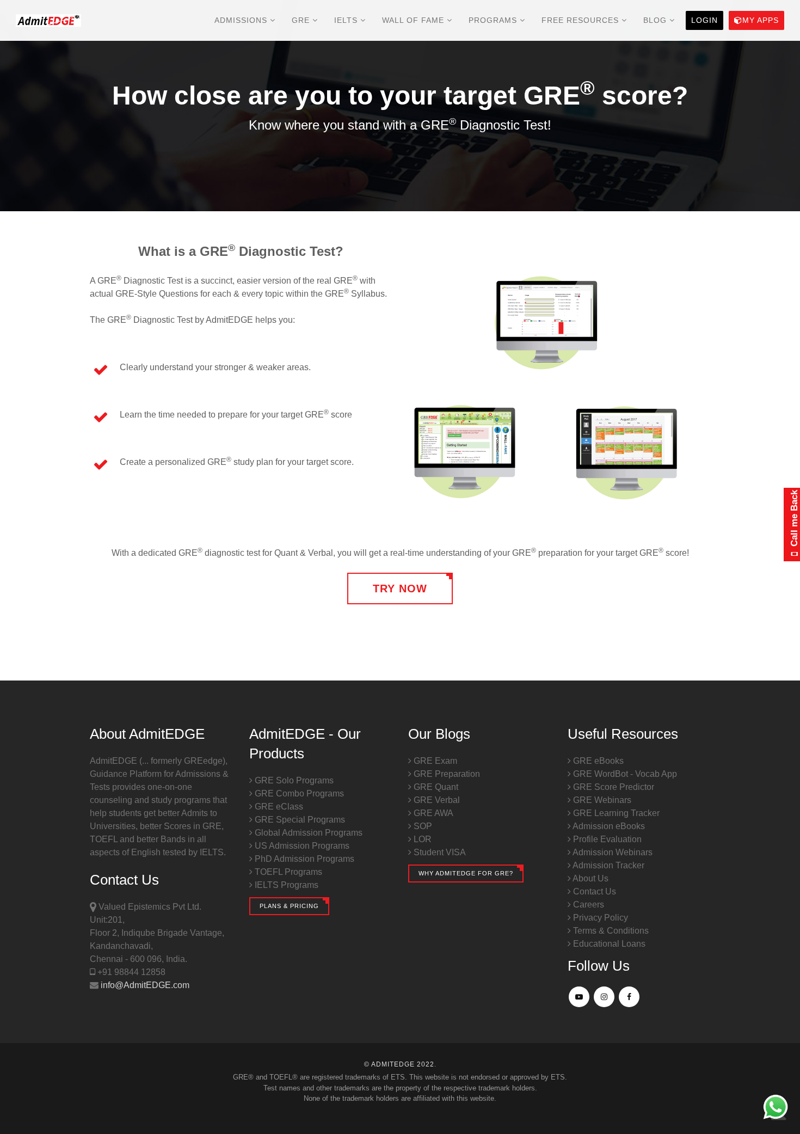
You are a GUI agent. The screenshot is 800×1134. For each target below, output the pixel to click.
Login (704, 20)
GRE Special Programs (299, 819)
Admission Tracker (607, 865)
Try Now (400, 588)
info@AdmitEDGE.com (144, 985)
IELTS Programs (285, 885)
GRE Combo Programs (298, 793)
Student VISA (438, 852)
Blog (656, 20)
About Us (589, 878)
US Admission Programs (301, 845)
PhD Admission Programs (303, 858)
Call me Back (794, 520)
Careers (587, 904)
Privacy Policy (599, 917)
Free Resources (581, 20)
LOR (421, 839)
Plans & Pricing (289, 906)
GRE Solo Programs (293, 780)
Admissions (242, 20)
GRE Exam (434, 760)
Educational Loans (608, 943)
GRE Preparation (445, 774)
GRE (302, 20)
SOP (421, 826)
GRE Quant (434, 787)
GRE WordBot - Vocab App (624, 774)
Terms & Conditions (610, 930)
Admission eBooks (608, 826)
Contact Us (593, 891)
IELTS (347, 20)
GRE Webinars (601, 800)
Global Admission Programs (307, 832)
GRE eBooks (597, 760)
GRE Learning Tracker (615, 813)
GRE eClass (278, 806)
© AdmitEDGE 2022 (399, 1064)
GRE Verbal (435, 800)
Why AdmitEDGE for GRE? (466, 873)
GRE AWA (432, 813)
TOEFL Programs (287, 871)
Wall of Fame (414, 20)
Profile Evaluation (606, 839)
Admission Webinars (612, 852)
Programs (494, 20)
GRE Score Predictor (612, 787)
